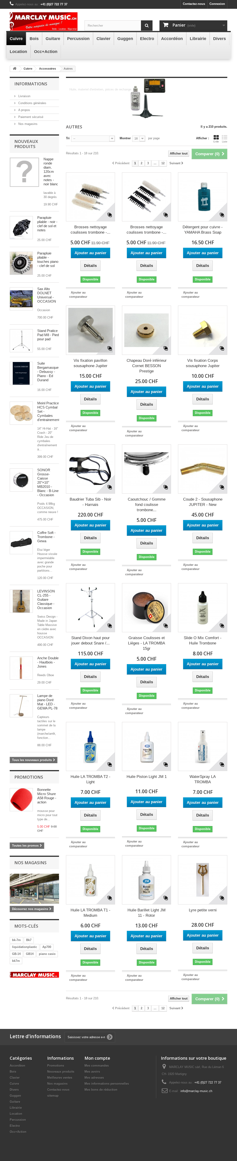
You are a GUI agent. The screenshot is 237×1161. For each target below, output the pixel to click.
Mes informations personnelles (106, 1083)
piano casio (47, 954)
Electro (15, 1125)
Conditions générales (31, 103)
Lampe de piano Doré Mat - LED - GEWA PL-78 (47, 702)
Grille (216, 141)
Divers (14, 1089)
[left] (34, 975)
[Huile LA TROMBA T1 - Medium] (90, 880)
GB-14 (16, 954)
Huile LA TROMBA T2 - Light (90, 779)
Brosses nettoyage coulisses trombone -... (90, 230)
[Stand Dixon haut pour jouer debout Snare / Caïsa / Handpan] (90, 607)
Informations (30, 84)
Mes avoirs (92, 1071)
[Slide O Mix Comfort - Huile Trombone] (202, 607)
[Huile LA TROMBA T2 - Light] (90, 746)
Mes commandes (96, 1065)
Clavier (15, 1077)
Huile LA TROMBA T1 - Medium (90, 913)
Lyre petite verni (203, 910)
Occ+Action (18, 1131)
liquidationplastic (24, 947)
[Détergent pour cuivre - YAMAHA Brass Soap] (202, 197)
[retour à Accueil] (14, 69)
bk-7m (16, 940)
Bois (13, 1071)
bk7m (16, 961)
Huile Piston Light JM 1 (147, 776)
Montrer (125, 138)
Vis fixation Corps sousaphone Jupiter (203, 363)
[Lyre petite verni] (202, 880)
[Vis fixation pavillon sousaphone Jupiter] (90, 330)
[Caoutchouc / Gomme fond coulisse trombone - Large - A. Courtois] (146, 469)
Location (16, 1113)
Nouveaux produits (26, 144)
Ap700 (46, 947)
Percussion (18, 1119)
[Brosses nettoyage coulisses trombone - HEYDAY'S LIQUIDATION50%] (146, 197)
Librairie (16, 1107)
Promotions (28, 777)
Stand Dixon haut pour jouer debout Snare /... (90, 640)
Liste (224, 141)
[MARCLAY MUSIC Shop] (44, 21)
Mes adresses (94, 1077)
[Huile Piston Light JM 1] (146, 746)
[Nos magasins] (34, 889)
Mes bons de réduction (100, 1089)
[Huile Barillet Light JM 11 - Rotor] (146, 880)
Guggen (15, 1095)
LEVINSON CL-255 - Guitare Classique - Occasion (46, 599)
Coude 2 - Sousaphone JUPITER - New (202, 502)
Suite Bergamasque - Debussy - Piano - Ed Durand (48, 371)
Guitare (15, 1101)
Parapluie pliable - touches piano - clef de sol (47, 259)
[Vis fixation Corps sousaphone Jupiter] (202, 330)
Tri (68, 138)
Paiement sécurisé (30, 117)
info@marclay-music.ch (196, 1091)
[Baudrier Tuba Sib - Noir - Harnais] (90, 469)
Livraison (23, 96)
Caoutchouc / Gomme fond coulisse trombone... (146, 504)
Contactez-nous (194, 4)
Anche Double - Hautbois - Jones (48, 662)
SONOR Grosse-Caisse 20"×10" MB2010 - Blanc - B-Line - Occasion (48, 482)
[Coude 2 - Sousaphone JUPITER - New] (202, 469)
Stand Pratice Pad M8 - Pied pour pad (48, 335)
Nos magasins (27, 124)
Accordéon (17, 1065)
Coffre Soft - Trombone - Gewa (46, 537)
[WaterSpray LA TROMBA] (202, 746)
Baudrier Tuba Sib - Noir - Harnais (90, 502)
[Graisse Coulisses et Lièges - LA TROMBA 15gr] (146, 607)
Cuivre (14, 1083)
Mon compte (97, 1058)
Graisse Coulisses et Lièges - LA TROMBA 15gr (146, 643)
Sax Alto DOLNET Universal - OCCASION (46, 295)
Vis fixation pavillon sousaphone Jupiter (90, 363)
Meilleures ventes (59, 1077)
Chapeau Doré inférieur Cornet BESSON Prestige (147, 365)
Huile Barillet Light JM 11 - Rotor (146, 913)
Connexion (217, 4)
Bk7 (28, 940)
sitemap (53, 1095)
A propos (23, 110)
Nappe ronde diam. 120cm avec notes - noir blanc (51, 171)
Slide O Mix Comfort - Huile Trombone (202, 640)
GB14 (30, 954)
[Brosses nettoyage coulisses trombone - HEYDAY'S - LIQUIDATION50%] (90, 197)
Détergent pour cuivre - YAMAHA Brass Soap (203, 230)
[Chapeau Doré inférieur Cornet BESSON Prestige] (146, 330)
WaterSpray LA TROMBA (203, 779)
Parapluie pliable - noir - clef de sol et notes (47, 224)
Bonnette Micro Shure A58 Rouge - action (46, 796)
